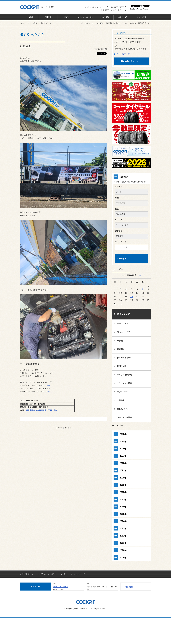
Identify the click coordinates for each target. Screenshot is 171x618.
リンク (66, 574)
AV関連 (120, 341)
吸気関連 (121, 349)
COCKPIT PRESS (117, 7)
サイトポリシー (28, 574)
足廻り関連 (121, 366)
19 (131, 296)
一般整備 (121, 400)
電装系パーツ (122, 409)
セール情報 (29, 17)
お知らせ (67, 17)
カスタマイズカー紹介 (85, 17)
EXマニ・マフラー (125, 332)
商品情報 (48, 17)
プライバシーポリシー (49, 574)
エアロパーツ (122, 392)
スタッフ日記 (104, 17)
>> (140, 275)
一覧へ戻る (25, 46)
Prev (60, 428)
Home (22, 23)
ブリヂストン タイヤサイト (96, 7)
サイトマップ (79, 574)
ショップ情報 (141, 17)
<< (123, 275)
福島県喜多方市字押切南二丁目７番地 (42, 410)
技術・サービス (123, 17)
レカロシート (122, 324)
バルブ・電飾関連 (124, 375)
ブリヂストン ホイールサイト (113, 10)
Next (67, 428)
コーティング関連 (124, 417)
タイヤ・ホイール (124, 358)
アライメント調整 (124, 383)
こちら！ (48, 385)
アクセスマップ (123, 54)
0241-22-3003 (60, 586)
